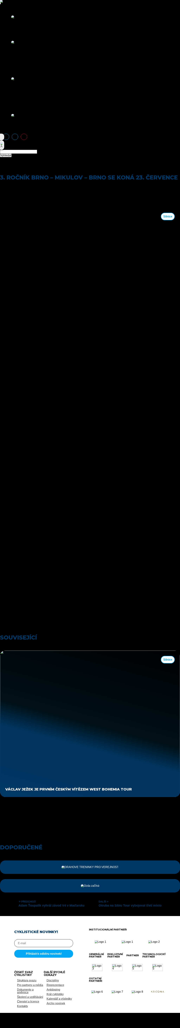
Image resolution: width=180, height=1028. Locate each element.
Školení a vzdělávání (30, 996)
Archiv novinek (56, 1003)
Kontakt (16, 126)
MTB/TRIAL (18, 56)
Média (7, 106)
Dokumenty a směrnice (25, 991)
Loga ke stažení (21, 123)
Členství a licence (28, 1001)
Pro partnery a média (30, 985)
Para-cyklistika (20, 58)
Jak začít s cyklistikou (24, 22)
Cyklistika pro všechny (25, 67)
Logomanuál (19, 120)
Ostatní (15, 30)
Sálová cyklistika (21, 61)
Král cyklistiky (55, 994)
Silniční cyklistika (22, 64)
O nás (6, 5)
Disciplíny (9, 33)
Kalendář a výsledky (59, 998)
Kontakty (22, 1006)
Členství (8, 8)
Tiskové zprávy (20, 129)
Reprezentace (11, 70)
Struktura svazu (26, 980)
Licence (16, 25)
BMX (14, 47)
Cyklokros (17, 50)
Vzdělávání (10, 103)
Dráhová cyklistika (22, 53)
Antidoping (18, 28)
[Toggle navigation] (0, 3)
